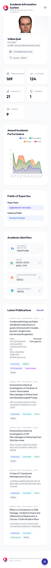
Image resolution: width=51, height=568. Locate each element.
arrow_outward (42, 319)
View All (40, 310)
